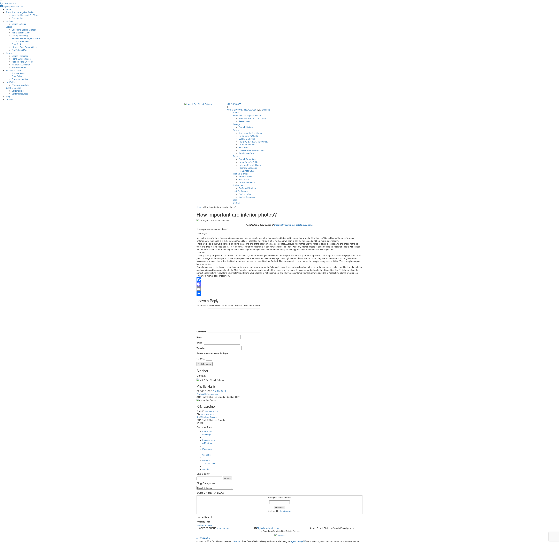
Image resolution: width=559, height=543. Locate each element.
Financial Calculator (21, 64)
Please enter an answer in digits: (213, 353)
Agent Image (296, 541)
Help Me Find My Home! (23, 61)
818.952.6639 (207, 414)
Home (8, 9)
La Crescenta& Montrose (208, 442)
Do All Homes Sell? (20, 41)
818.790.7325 (219, 391)
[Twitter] (232, 103)
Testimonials (17, 18)
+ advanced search (205, 525)
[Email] (279, 288)
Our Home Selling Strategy (24, 29)
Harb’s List (238, 185)
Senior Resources (20, 93)
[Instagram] (238, 103)
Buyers (9, 52)
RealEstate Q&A (19, 50)
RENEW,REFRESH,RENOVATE (26, 38)
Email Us (266, 109)
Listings (9, 20)
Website (201, 348)
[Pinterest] (234, 103)
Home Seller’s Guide (248, 135)
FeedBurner (285, 510)
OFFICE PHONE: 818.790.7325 (241, 109)
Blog (8, 96)
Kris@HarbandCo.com (207, 417)
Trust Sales (17, 76)
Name (200, 337)
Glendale (206, 454)
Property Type (203, 521)
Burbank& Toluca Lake (208, 462)
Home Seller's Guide (21, 32)
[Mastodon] (279, 284)
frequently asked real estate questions (293, 224)
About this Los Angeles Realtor (20, 12)
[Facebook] (230, 103)
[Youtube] (240, 103)
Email (200, 342)
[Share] (279, 293)
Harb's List (11, 82)
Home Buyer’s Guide (21, 58)
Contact (9, 99)
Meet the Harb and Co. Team (25, 15)
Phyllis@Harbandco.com (208, 393)
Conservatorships (20, 79)
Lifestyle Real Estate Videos (24, 47)
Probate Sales (18, 73)
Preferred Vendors (20, 84)
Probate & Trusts (13, 70)
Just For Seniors (13, 87)
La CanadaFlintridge (207, 433)
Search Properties (20, 55)
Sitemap (237, 541)
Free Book (16, 44)
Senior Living (18, 90)
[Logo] (279, 535)
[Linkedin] (236, 103)
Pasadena (207, 448)
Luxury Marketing (20, 35)
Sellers (9, 26)
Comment (202, 331)
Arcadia (205, 469)
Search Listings (19, 23)
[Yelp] (228, 103)
